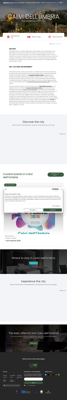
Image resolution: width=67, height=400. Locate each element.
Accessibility (12, 375)
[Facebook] (46, 375)
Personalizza (33, 210)
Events (38, 2)
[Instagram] (51, 375)
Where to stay (50, 2)
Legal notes (19, 375)
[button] (61, 2)
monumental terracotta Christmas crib (38, 82)
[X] (48, 375)
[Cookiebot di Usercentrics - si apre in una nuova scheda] (53, 189)
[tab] (10, 185)
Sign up (33, 382)
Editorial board (4, 380)
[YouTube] (56, 375)
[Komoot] (59, 375)
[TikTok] (53, 375)
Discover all (62, 134)
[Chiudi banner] (61, 189)
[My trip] (55, 2)
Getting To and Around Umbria (12, 385)
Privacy (11, 377)
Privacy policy (32, 385)
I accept (30, 385)
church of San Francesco (30, 89)
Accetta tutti (52, 210)
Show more (33, 263)
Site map (5, 375)
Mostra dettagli (55, 206)
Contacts (5, 377)
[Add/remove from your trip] (11, 138)
